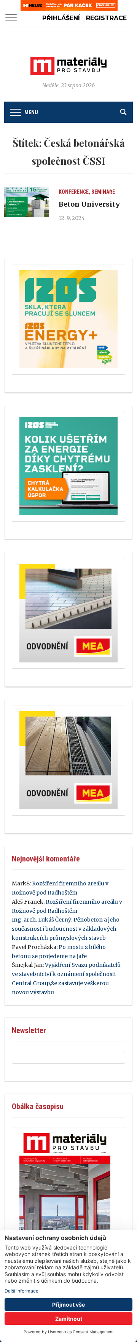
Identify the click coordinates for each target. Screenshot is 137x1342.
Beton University (89, 204)
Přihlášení (61, 18)
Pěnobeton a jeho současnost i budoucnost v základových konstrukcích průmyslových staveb (65, 928)
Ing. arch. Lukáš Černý (41, 919)
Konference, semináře (87, 192)
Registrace (106, 18)
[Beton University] (26, 202)
